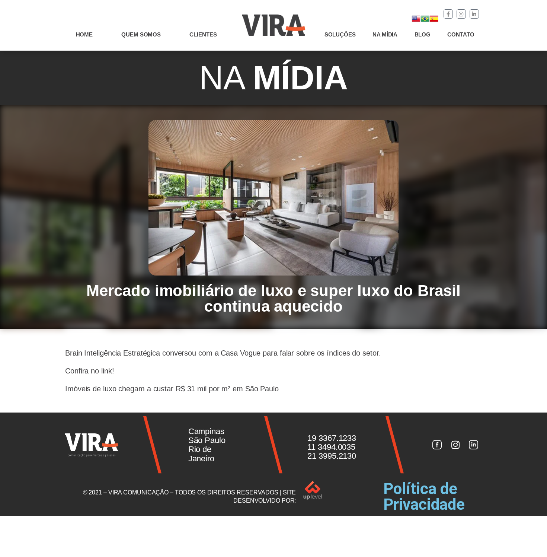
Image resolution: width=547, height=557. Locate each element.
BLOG (423, 34)
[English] (416, 18)
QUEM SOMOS (141, 34)
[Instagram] (461, 14)
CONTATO (460, 34)
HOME (84, 34)
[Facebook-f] (448, 14)
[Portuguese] (424, 18)
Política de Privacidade (424, 496)
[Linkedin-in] (474, 14)
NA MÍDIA (384, 34)
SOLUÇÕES (340, 34)
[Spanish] (433, 18)
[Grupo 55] (437, 445)
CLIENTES (203, 34)
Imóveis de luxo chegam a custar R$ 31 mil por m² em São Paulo (172, 389)
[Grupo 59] (473, 445)
